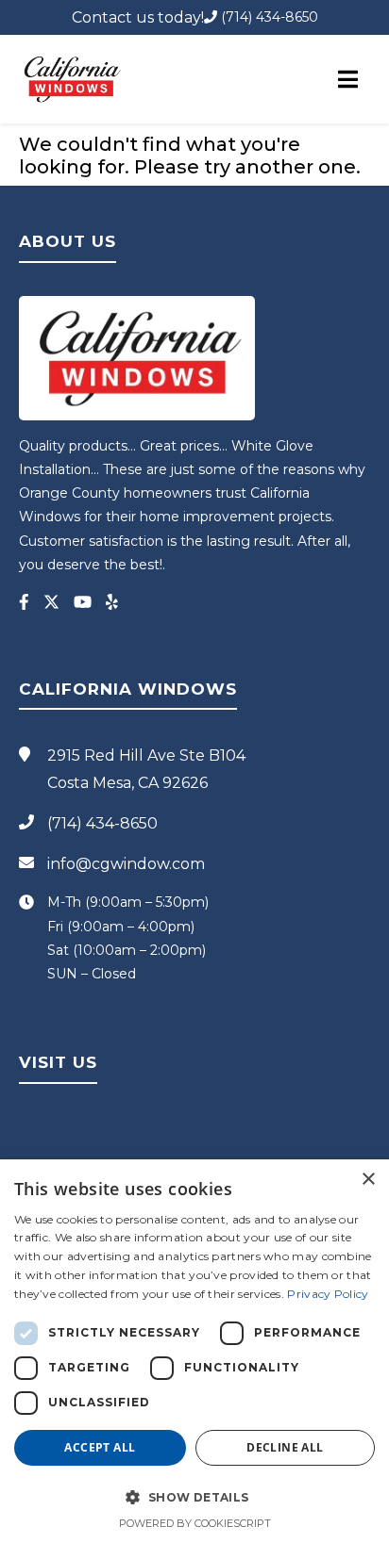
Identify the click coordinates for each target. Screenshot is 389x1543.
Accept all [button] (99, 1447)
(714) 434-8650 (267, 16)
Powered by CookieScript (195, 1523)
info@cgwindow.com (126, 864)
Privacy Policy (327, 1294)
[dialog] (194, 1351)
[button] (194, 1497)
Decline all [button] (284, 1447)
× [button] (368, 1180)
